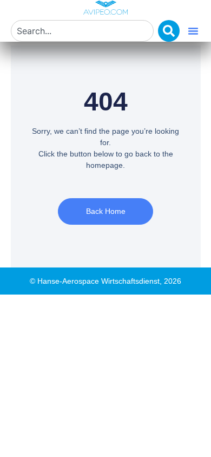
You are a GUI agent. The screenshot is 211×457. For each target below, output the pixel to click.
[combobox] (82, 31)
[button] (193, 31)
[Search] (169, 31)
